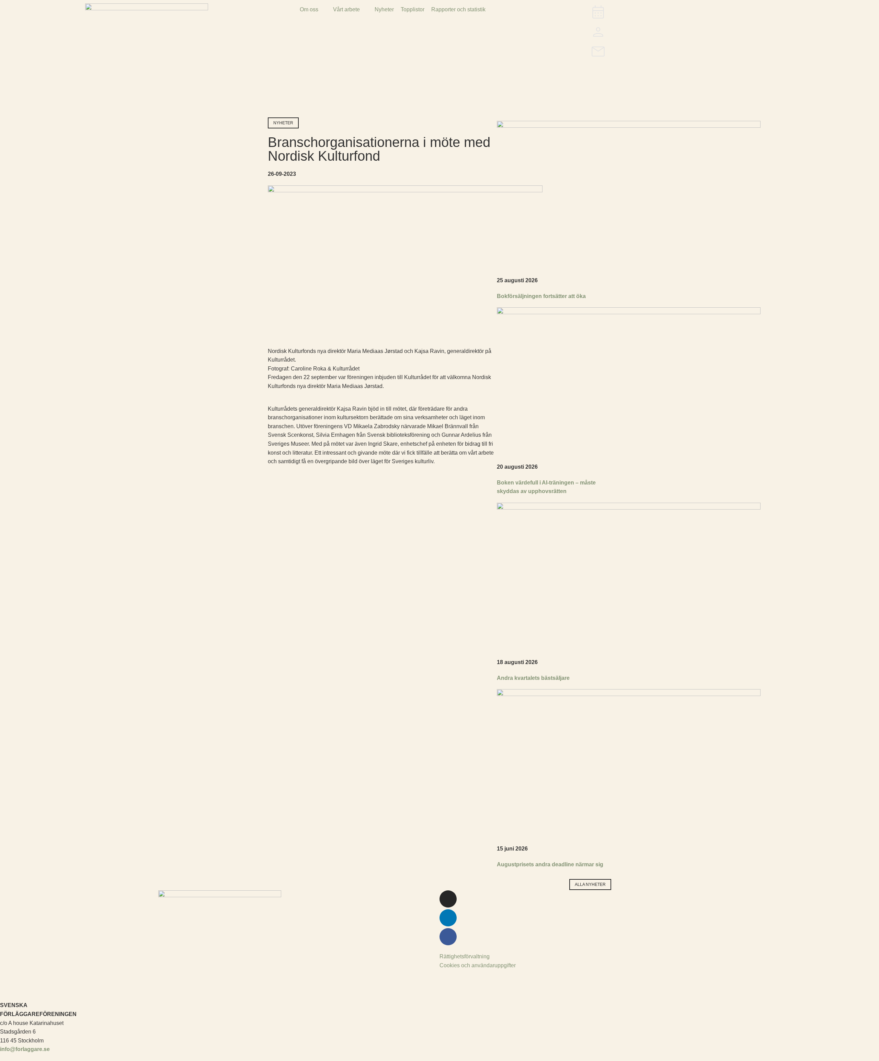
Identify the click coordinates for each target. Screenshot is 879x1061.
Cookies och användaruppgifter (478, 965)
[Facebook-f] (448, 936)
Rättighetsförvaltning (465, 956)
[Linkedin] (448, 917)
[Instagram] (448, 899)
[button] (313, 9)
